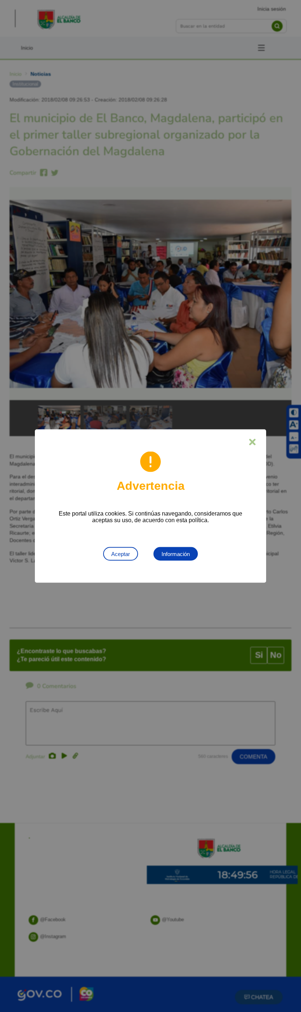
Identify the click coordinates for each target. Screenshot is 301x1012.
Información (176, 554)
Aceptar (120, 554)
